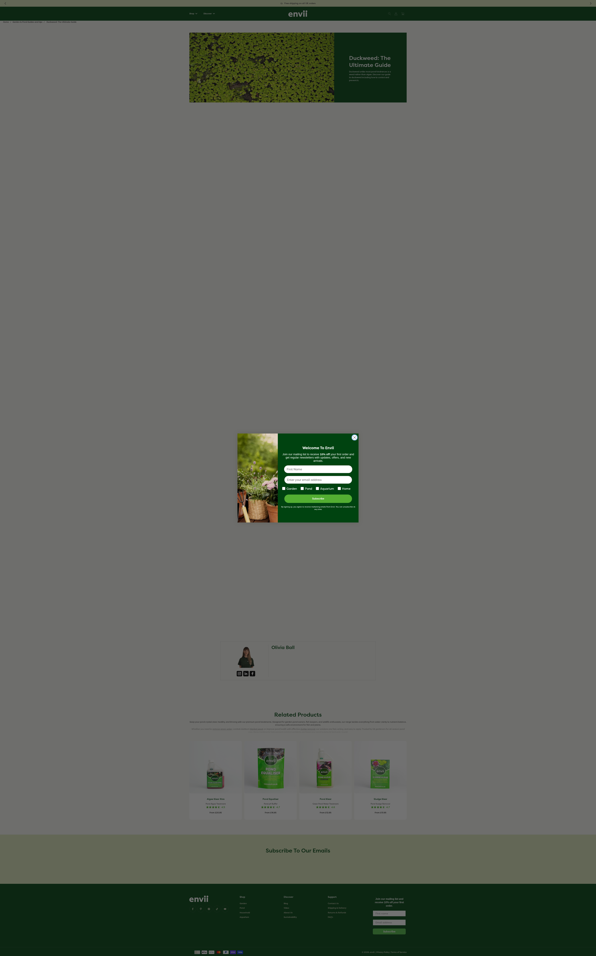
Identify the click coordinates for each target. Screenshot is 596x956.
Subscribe (318, 498)
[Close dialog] (354, 437)
